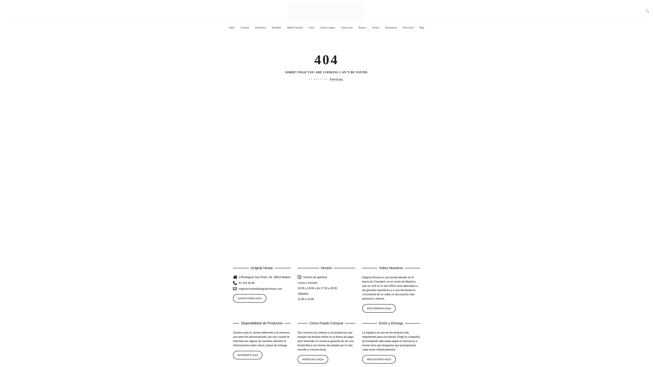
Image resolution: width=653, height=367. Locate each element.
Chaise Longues (327, 27)
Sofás (311, 27)
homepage (336, 79)
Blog (422, 27)
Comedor (244, 27)
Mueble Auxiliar (295, 27)
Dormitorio (260, 27)
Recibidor (276, 27)
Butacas (362, 27)
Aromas (375, 27)
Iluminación (391, 27)
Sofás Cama (347, 27)
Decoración (408, 27)
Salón (231, 27)
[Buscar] (647, 11)
